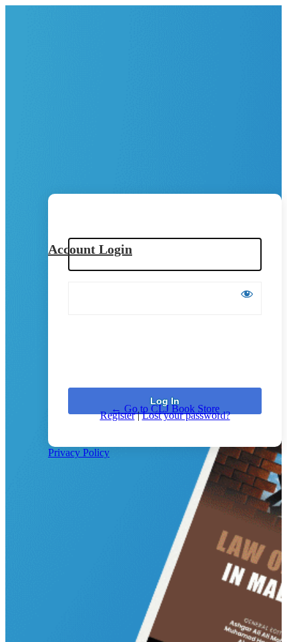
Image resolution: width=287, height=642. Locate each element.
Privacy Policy (78, 452)
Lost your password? (186, 415)
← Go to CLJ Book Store (165, 408)
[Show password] (247, 293)
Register (117, 415)
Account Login (90, 249)
